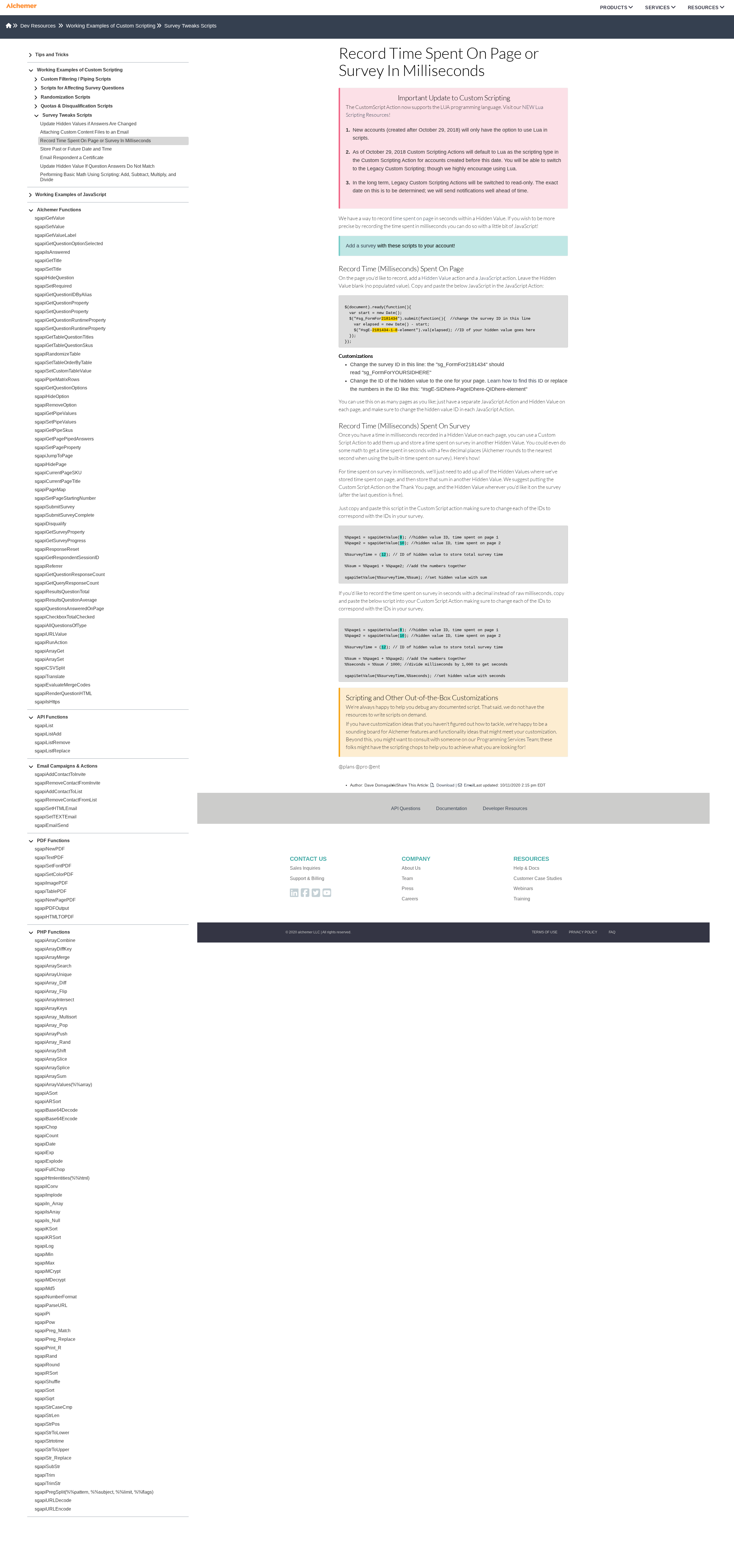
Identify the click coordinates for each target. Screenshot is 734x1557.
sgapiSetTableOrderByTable (63, 362)
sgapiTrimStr (47, 1483)
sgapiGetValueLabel (55, 235)
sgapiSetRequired (53, 286)
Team (407, 878)
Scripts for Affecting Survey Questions (82, 87)
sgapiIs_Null (47, 1220)
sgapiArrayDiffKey (53, 949)
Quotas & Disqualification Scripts (77, 106)
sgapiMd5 (45, 1288)
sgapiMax (44, 1263)
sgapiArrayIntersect (54, 999)
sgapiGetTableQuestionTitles (64, 337)
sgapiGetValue (50, 218)
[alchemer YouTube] (327, 894)
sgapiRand (46, 1356)
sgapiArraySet (49, 659)
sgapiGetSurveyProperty (60, 532)
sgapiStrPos (47, 1424)
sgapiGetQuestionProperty (62, 303)
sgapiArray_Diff (50, 982)
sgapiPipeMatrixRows (57, 379)
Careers (410, 898)
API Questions (405, 808)
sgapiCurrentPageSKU (58, 472)
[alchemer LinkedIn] (294, 894)
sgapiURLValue (51, 634)
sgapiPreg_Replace (55, 1339)
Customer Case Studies (538, 878)
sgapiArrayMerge (52, 957)
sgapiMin (44, 1254)
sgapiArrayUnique (53, 974)
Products (613, 7)
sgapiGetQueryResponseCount (67, 583)
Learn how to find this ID (515, 381)
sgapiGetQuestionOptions (61, 387)
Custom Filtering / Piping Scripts (76, 79)
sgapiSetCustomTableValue (63, 370)
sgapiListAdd (48, 733)
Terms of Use (544, 932)
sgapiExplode (49, 1161)
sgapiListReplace (52, 750)
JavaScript (490, 278)
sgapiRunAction (51, 642)
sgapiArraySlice (51, 1059)
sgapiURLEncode (53, 1509)
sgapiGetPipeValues (56, 413)
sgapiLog (44, 1246)
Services (657, 7)
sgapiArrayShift (50, 1050)
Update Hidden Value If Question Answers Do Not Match (97, 166)
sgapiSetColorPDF (54, 874)
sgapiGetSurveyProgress (60, 540)
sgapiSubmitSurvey (55, 506)
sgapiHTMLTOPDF (54, 916)
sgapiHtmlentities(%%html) (62, 1178)
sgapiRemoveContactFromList (66, 799)
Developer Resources (505, 808)
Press (407, 888)
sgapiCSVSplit (50, 668)
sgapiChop (46, 1127)
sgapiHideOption (52, 396)
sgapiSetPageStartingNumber (65, 498)
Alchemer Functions (59, 209)
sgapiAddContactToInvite (60, 774)
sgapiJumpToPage (54, 455)
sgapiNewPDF (50, 848)
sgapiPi (42, 1313)
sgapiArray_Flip (51, 991)
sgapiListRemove (52, 742)
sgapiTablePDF (51, 891)
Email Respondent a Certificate (72, 157)
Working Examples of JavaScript (70, 194)
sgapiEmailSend (52, 825)
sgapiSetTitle (48, 269)
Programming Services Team (507, 739)
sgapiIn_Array (49, 1203)
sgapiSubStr (47, 1466)
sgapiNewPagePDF (55, 899)
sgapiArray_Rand (53, 1042)
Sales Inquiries (305, 868)
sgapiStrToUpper (52, 1449)
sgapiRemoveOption (56, 405)
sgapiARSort (48, 1101)
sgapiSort (44, 1390)
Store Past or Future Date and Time (76, 149)
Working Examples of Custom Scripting (110, 26)
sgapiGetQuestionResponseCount (70, 574)
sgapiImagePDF (51, 883)
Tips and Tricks (52, 54)
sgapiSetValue (50, 226)
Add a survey (361, 246)
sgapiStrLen (47, 1415)
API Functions (52, 717)
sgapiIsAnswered (52, 252)
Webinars (523, 888)
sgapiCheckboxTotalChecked (65, 616)
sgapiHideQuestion (54, 277)
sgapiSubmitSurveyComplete (64, 515)
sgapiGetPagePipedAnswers (64, 438)
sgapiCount (46, 1135)
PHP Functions (53, 932)
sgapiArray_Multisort (56, 1016)
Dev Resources (38, 26)
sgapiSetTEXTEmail (56, 816)
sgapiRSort (46, 1373)
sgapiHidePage (51, 464)
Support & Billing (307, 878)
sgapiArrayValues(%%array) (63, 1084)
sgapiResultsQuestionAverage (66, 600)
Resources (703, 7)
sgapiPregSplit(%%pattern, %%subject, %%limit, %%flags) (94, 1492)
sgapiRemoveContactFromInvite (67, 783)
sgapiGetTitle (48, 260)
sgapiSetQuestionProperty (61, 311)
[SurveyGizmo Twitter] (316, 894)
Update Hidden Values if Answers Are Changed (88, 123)
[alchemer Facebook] (305, 894)
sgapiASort (46, 1093)
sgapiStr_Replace (53, 1457)
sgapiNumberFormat (56, 1296)
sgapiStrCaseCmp (53, 1407)
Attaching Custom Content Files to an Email (84, 132)
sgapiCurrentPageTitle (58, 481)
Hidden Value (436, 278)
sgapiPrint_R (48, 1347)
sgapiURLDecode (53, 1500)
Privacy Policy (583, 932)
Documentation (451, 808)
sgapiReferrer (49, 566)
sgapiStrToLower (52, 1432)
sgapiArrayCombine (55, 940)
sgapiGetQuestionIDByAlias (63, 294)
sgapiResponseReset (57, 549)
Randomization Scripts (65, 97)
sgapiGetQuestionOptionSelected (69, 243)
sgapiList (44, 725)
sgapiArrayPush (51, 1033)
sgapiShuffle (47, 1381)
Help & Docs (526, 868)
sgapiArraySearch (53, 965)
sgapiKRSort (48, 1237)
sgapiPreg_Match (53, 1330)
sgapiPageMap (50, 489)
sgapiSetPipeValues (55, 422)
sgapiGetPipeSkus (54, 430)
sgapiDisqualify (50, 523)
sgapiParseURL (51, 1305)
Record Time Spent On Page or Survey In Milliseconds (95, 140)
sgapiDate (45, 1144)
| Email (465, 785)
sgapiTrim (45, 1475)
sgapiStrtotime (49, 1441)
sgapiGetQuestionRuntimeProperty (70, 320)
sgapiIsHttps (47, 701)
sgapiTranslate (50, 676)
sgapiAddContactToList (58, 791)
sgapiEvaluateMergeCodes (62, 684)
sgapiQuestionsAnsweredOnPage (69, 608)
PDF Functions (53, 840)
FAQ (612, 932)
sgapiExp (44, 1152)
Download (445, 785)
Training (522, 898)
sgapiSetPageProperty (58, 447)
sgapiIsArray (47, 1211)
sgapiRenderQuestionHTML (63, 693)
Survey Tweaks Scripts (190, 26)
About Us (411, 868)
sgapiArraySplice (52, 1067)
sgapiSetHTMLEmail (56, 808)
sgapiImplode (48, 1195)
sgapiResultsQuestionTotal (62, 591)
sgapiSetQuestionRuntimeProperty (70, 328)
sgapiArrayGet (49, 651)
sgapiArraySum (50, 1076)
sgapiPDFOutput (52, 908)
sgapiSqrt (44, 1398)
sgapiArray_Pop (51, 1025)
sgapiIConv (46, 1186)
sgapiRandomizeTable (58, 354)
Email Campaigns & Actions (67, 766)
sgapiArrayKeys (51, 1008)
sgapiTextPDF (49, 857)
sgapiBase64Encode (56, 1118)
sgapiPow (45, 1322)
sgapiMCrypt (47, 1271)
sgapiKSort (46, 1228)
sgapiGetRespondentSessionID (67, 557)
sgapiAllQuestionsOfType (61, 625)
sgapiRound (47, 1364)
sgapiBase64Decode (56, 1110)
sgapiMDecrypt (50, 1279)
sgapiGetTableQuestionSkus (64, 345)
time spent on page (413, 218)
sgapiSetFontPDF (53, 865)
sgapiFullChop (50, 1169)
